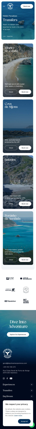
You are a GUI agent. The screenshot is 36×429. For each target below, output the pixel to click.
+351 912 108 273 (9, 367)
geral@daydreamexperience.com (15, 363)
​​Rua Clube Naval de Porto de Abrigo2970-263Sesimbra (16, 372)
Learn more (18, 415)
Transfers (10, 36)
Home (4, 36)
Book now (27, 6)
